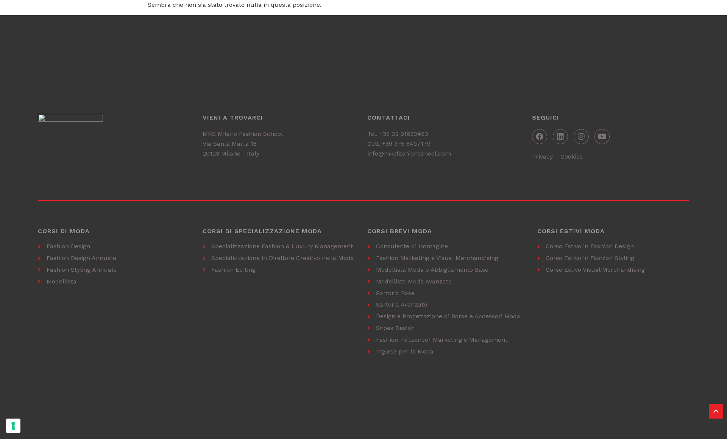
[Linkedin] (560, 136)
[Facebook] (539, 136)
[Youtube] (602, 136)
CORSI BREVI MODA (399, 231)
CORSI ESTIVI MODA (571, 231)
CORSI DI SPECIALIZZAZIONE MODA (262, 231)
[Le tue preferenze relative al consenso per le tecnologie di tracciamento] (13, 426)
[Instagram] (581, 136)
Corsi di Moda (64, 231)
